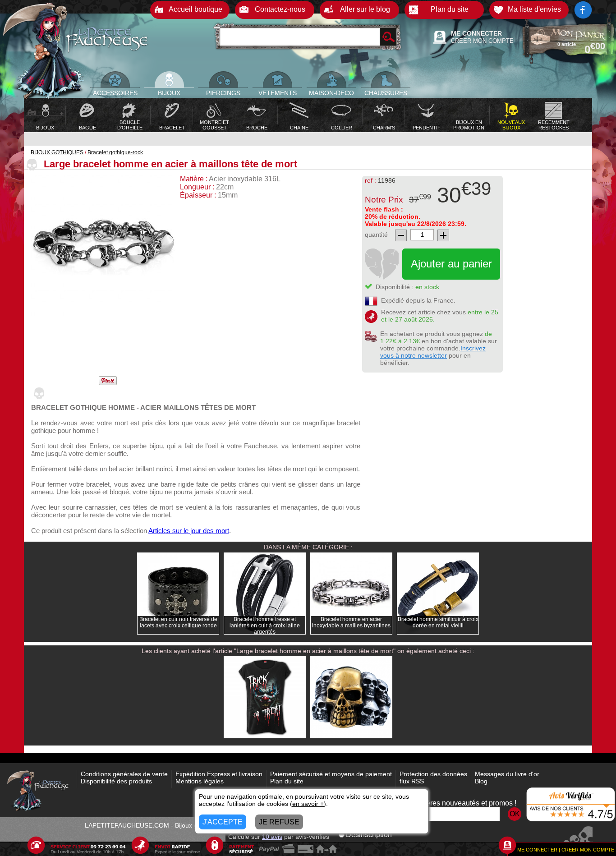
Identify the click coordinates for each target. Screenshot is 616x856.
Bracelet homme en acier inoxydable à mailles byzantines (351, 622)
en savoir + (308, 803)
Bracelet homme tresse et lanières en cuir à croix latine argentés (265, 625)
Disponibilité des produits (116, 781)
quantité (376, 234)
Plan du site (286, 781)
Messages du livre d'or (507, 774)
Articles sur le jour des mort (188, 530)
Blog (481, 781)
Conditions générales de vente (124, 774)
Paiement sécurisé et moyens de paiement (331, 774)
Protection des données (433, 774)
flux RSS (412, 781)
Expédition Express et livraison (218, 774)
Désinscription (369, 834)
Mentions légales (199, 781)
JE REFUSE (279, 822)
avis (272, 836)
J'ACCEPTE (222, 822)
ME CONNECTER (476, 33)
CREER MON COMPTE (482, 40)
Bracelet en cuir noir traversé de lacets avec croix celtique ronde (178, 622)
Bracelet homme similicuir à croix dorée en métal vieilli (438, 622)
